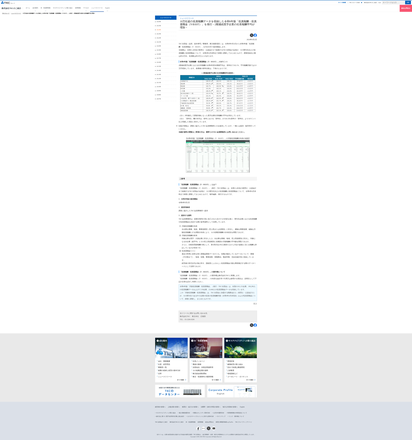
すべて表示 (180, 380)
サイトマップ (221, 416)
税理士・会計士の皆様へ (190, 407)
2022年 (159, 38)
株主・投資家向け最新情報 (203, 377)
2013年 (159, 74)
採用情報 (78, 8)
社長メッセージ (199, 361)
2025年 (159, 26)
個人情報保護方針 (184, 413)
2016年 (159, 62)
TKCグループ (6, 13)
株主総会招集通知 (199, 373)
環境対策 (230, 361)
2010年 (159, 86)
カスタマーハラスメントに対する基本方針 (200, 416)
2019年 (159, 50)
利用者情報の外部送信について (237, 413)
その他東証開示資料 (200, 370)
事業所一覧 (162, 367)
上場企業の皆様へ (174, 407)
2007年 (159, 99)
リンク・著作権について (236, 416)
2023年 (159, 34)
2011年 (159, 82)
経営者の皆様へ (160, 407)
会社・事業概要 (164, 361)
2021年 (159, 42)
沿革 (160, 373)
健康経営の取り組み (235, 364)
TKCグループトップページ (243, 422)
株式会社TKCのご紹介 (11, 8)
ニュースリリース (97, 8)
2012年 (159, 78)
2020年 (159, 46)
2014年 (159, 70)
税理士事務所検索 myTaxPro (224, 422)
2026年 (159, 21)
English (242, 407)
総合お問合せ (405, 8)
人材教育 (230, 370)
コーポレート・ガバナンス (237, 377)
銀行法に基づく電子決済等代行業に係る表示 (170, 416)
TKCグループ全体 (354, 2)
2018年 (159, 54)
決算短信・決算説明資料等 (203, 367)
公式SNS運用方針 (218, 413)
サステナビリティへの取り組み (166, 413)
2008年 (159, 95)
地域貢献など (232, 373)
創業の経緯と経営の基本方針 (169, 370)
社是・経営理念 (164, 364)
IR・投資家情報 (190, 422)
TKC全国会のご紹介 (161, 422)
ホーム (28, 8)
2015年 (159, 66)
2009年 (159, 91)
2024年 (159, 30)
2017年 (159, 58)
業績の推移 (197, 364)
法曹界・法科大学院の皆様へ (210, 407)
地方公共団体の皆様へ (230, 407)
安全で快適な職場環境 (236, 367)
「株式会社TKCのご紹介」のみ (372, 2)
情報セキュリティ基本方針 (201, 413)
